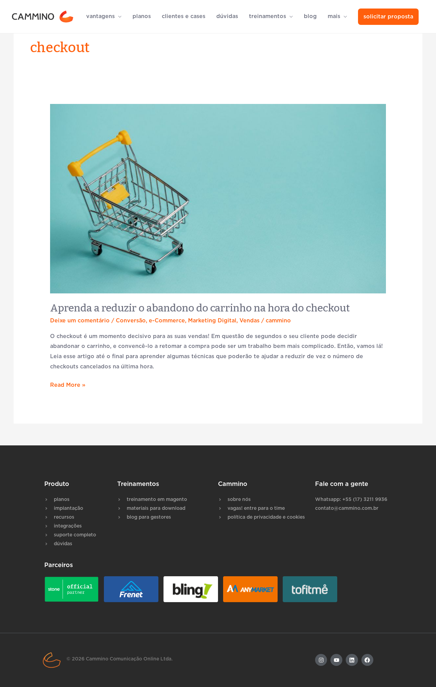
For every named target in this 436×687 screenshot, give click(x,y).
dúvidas (227, 16)
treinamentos (267, 16)
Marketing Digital (212, 320)
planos (142, 16)
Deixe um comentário (80, 320)
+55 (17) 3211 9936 (364, 499)
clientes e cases (183, 16)
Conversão (131, 320)
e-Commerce (167, 320)
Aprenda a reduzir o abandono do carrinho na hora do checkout (200, 308)
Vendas (249, 320)
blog (310, 16)
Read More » (67, 384)
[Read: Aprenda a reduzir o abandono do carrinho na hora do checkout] (218, 198)
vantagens (100, 16)
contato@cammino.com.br (346, 508)
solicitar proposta (388, 16)
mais (334, 16)
